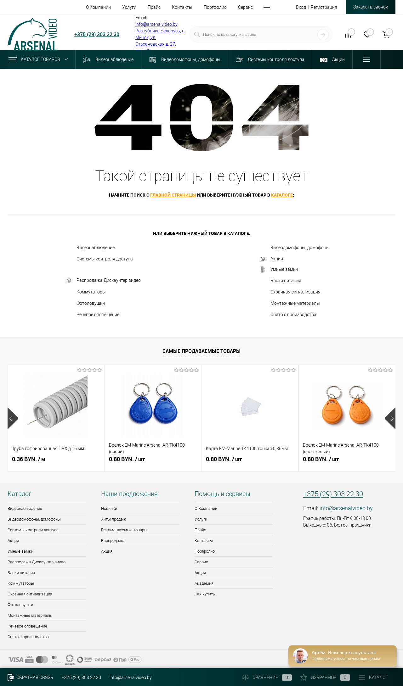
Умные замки (284, 269)
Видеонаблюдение (96, 247)
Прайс (200, 529)
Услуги (201, 519)
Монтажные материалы (295, 303)
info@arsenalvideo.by (156, 24)
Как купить (205, 594)
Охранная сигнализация (295, 291)
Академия (204, 583)
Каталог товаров (41, 59)
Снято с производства (293, 314)
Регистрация (324, 7)
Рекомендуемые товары (124, 529)
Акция (106, 551)
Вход (301, 7)
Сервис (201, 562)
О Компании (206, 508)
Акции (276, 258)
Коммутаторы (91, 291)
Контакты (204, 540)
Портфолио (205, 551)
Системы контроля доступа (105, 258)
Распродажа (112, 540)
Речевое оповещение (98, 314)
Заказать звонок (370, 6)
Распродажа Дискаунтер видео (109, 280)
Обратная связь (34, 677)
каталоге (282, 195)
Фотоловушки (91, 303)
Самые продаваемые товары (201, 351)
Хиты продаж (113, 519)
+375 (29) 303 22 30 (96, 34)
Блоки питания (285, 280)
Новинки (109, 508)
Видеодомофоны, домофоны (300, 247)
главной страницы (173, 195)
